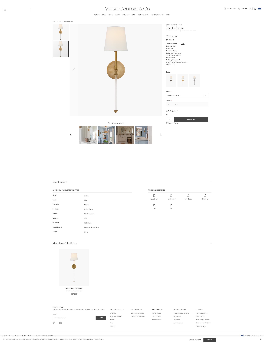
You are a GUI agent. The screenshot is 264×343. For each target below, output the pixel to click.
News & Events (156, 320)
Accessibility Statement (203, 320)
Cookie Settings (201, 326)
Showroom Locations (137, 313)
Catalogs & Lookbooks (138, 316)
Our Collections (157, 15)
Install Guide (171, 199)
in (179, 43)
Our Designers (143, 15)
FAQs (111, 323)
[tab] (132, 182)
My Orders (177, 320)
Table (110, 15)
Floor (117, 15)
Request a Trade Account (181, 313)
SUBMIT (101, 317)
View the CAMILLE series (189, 31)
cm (183, 43)
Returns (112, 320)
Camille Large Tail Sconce (74, 288)
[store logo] (127, 9)
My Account (177, 316)
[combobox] (16, 10)
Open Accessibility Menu (203, 323)
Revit (154, 208)
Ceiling (97, 15)
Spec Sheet (154, 199)
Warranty (112, 326)
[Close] (260, 339)
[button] (259, 9)
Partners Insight (178, 323)
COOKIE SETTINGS (195, 340)
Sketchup (205, 199)
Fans (133, 15)
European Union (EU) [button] (251, 336)
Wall (104, 15)
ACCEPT (210, 340)
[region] (132, 339)
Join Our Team (156, 316)
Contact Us (113, 313)
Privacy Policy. (99, 339)
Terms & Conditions (202, 313)
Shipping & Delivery (115, 316)
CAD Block (188, 199)
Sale (168, 15)
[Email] (79, 318)
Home (55, 21)
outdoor (125, 15)
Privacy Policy (200, 316)
